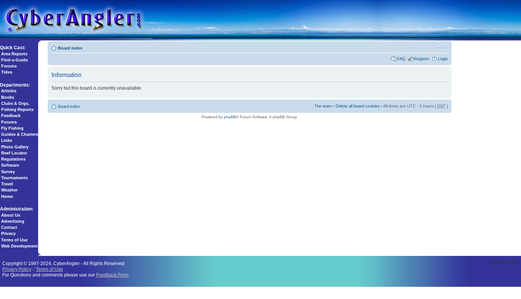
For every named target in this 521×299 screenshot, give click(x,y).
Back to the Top (504, 262)
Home (7, 196)
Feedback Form (112, 274)
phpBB (230, 117)
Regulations (13, 159)
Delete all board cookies (358, 106)
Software (10, 165)
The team (323, 106)
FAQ (401, 58)
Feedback (11, 115)
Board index (70, 48)
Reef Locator (14, 153)
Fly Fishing (12, 128)
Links (6, 140)
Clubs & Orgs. (15, 103)
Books (7, 97)
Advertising (12, 221)
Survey (8, 171)
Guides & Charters (19, 134)
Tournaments (14, 177)
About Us (10, 215)
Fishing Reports (17, 109)
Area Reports (14, 53)
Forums (9, 66)
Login (443, 58)
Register (421, 58)
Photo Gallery (15, 147)
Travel (7, 184)
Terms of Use (14, 240)
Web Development (19, 246)
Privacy (8, 233)
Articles (8, 90)
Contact (9, 227)
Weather (9, 190)
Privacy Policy (16, 269)
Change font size (442, 46)
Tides (6, 72)
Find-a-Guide (14, 60)
